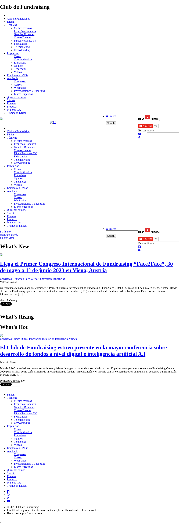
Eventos (11, 103)
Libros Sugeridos (23, 94)
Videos (18, 72)
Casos (17, 56)
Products (12, 106)
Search (112, 116)
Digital (11, 21)
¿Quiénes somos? (16, 97)
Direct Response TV (25, 40)
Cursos (18, 84)
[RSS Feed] (139, 137)
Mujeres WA (14, 109)
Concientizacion (23, 59)
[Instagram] (139, 134)
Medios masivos (23, 28)
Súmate (11, 100)
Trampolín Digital (17, 112)
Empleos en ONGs (17, 75)
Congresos (20, 81)
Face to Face (32, 278)
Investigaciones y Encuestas (29, 90)
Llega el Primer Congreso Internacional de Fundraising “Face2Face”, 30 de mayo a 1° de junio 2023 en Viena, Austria (86, 267)
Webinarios (20, 87)
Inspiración (13, 53)
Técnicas (12, 24)
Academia (12, 78)
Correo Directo (22, 37)
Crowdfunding (22, 50)
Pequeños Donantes (25, 31)
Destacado (18, 278)
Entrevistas (20, 62)
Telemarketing (22, 46)
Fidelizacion (20, 43)
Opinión (18, 65)
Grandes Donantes (24, 34)
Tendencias (20, 68)
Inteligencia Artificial (66, 338)
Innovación (45, 278)
